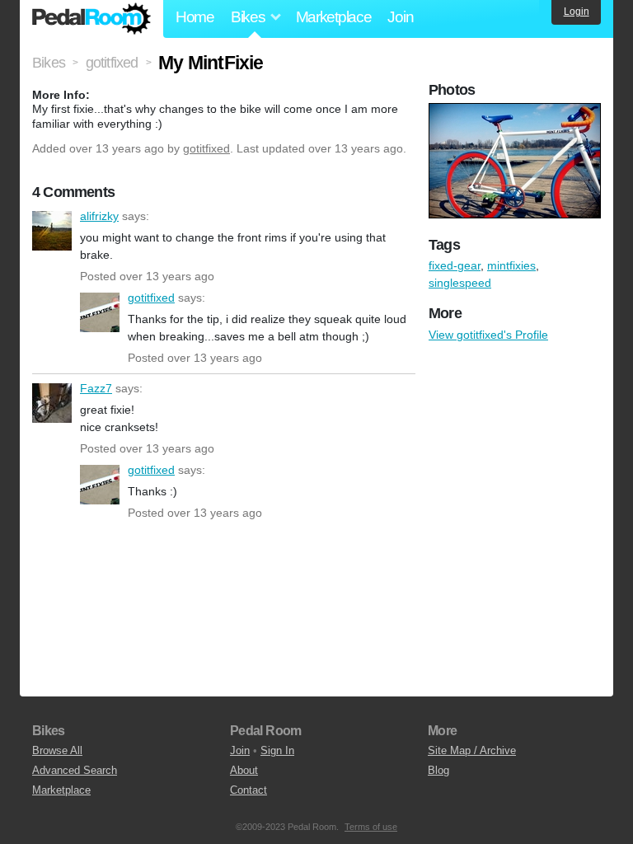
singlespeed (460, 282)
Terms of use (371, 827)
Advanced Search (74, 770)
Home (195, 17)
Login (576, 11)
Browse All (57, 750)
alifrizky (52, 231)
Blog (438, 770)
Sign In (277, 750)
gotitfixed (206, 148)
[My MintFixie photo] (517, 111)
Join (400, 17)
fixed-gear (455, 265)
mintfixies (511, 265)
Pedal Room (91, 18)
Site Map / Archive (472, 750)
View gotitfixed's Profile (488, 334)
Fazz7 (52, 403)
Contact (248, 790)
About (244, 770)
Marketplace (334, 17)
